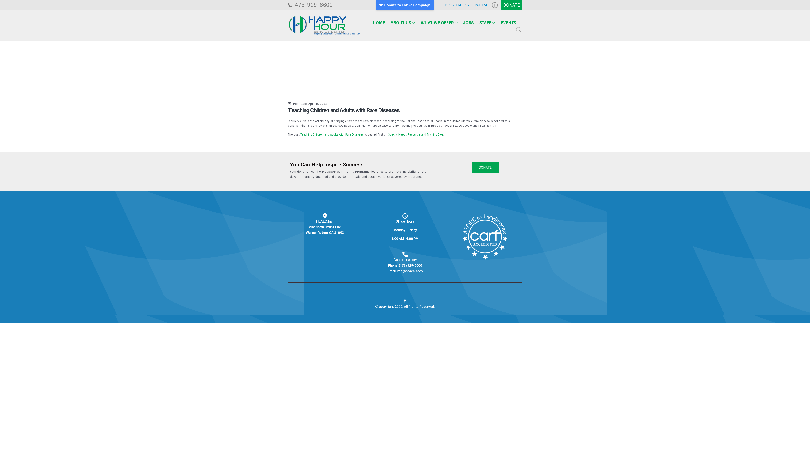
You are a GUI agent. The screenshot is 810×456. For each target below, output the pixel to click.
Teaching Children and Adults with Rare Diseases (332, 134)
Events (508, 23)
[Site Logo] (324, 25)
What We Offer (437, 23)
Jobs (468, 23)
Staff (485, 23)
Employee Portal (472, 5)
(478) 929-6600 (410, 265)
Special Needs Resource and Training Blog (415, 134)
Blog (449, 5)
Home (379, 23)
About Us (401, 23)
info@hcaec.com (410, 271)
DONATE (485, 167)
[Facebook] (495, 5)
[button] (519, 30)
